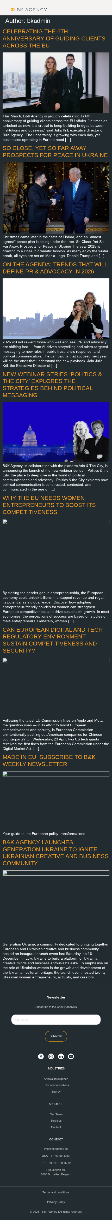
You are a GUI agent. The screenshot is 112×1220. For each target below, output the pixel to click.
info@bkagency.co (56, 1148)
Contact (56, 1127)
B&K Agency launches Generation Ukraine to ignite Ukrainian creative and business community (56, 853)
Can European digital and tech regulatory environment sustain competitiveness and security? (53, 640)
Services (56, 1120)
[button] (97, 9)
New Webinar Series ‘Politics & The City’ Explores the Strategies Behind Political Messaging (52, 385)
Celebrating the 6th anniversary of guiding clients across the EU (54, 38)
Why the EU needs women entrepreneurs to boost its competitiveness (49, 505)
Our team (56, 1114)
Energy (56, 1091)
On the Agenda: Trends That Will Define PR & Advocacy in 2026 (55, 268)
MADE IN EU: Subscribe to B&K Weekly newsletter (49, 760)
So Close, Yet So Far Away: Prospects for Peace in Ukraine (55, 151)
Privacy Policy (56, 1202)
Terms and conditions (56, 1192)
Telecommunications (56, 1085)
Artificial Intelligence (56, 1078)
